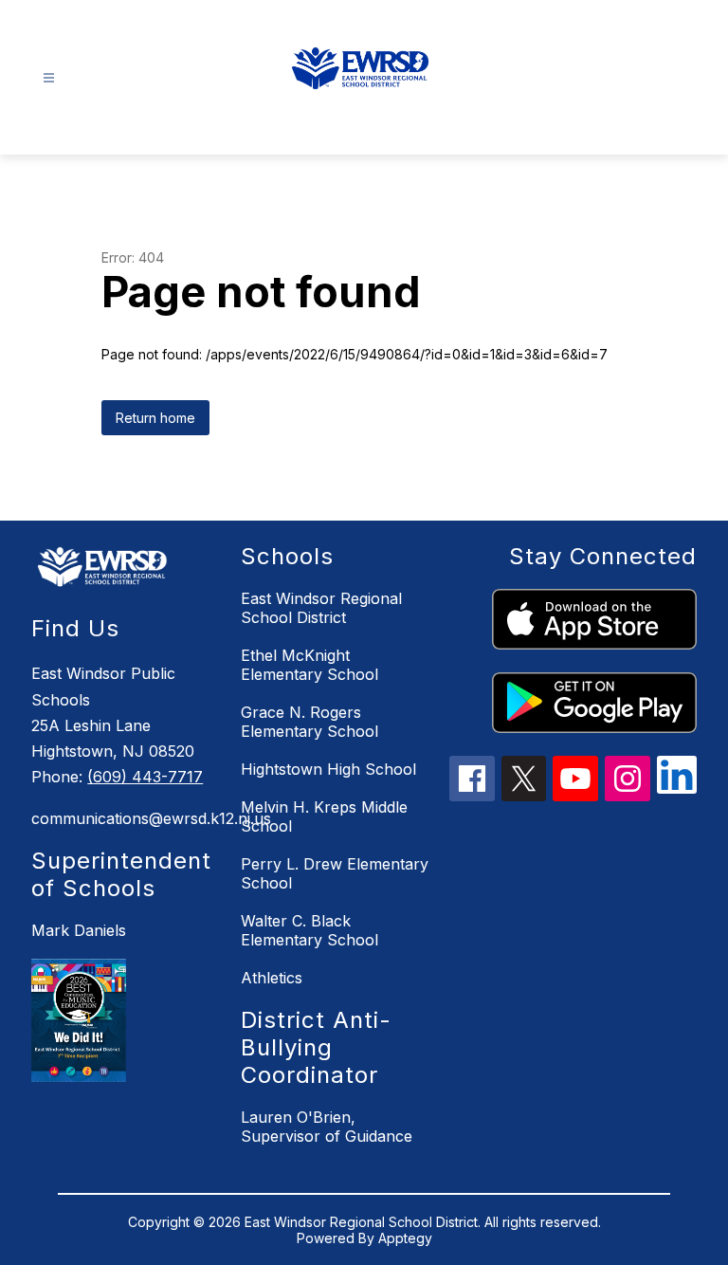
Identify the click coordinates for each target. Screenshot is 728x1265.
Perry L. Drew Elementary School (334, 873)
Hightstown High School (328, 769)
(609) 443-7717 (145, 776)
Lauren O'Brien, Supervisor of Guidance (326, 1127)
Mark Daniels (78, 930)
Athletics (271, 977)
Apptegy (405, 1238)
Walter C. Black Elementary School (309, 930)
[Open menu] (49, 78)
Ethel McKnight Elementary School (309, 665)
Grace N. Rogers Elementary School (309, 722)
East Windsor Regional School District (321, 608)
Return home (155, 418)
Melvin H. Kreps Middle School (324, 816)
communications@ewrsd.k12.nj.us (126, 818)
